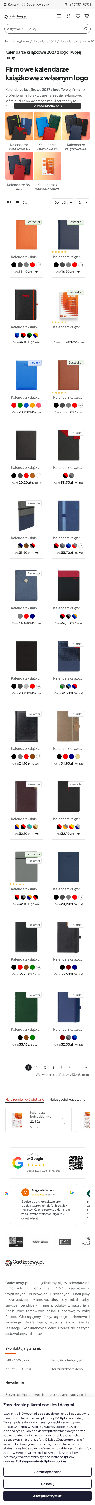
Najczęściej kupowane (67, 1099)
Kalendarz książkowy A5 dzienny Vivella (68, 397)
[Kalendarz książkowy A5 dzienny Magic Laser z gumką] (26, 305)
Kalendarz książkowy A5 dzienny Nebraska (26, 467)
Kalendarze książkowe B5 (47, 146)
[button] (47, 106)
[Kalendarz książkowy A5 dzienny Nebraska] (26, 445)
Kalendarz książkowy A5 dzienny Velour (26, 678)
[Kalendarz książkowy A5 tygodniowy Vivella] (26, 235)
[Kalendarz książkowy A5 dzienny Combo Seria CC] (26, 867)
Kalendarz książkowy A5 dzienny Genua (26, 1029)
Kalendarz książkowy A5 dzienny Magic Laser (68, 608)
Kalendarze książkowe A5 (19, 146)
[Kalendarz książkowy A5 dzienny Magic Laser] (68, 586)
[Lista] (16, 202)
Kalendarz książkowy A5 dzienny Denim (68, 889)
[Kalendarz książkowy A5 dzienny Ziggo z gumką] (26, 515)
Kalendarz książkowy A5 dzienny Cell (68, 748)
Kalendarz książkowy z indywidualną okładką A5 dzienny (68, 327)
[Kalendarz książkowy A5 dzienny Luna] (68, 1007)
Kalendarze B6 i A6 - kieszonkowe (19, 186)
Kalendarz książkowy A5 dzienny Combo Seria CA (26, 819)
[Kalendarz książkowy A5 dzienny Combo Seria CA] (26, 796)
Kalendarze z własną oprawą (47, 186)
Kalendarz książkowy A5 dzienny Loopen (68, 538)
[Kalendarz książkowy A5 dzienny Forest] (68, 937)
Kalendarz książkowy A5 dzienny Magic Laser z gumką (26, 327)
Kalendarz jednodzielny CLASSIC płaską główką (42, 1114)
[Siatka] (8, 202)
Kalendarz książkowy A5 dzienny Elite (26, 959)
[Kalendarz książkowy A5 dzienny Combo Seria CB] (68, 796)
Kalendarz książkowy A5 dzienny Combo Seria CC (26, 889)
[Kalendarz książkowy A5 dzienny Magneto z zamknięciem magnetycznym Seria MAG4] (68, 445)
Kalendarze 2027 (44, 41)
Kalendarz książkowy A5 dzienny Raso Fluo (26, 397)
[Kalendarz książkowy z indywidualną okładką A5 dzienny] (68, 305)
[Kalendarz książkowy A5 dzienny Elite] (26, 937)
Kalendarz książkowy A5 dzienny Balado (26, 748)
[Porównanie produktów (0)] (24, 202)
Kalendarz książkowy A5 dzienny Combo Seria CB (68, 819)
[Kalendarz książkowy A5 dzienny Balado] (26, 726)
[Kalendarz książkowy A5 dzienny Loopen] (68, 515)
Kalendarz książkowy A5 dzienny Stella (68, 678)
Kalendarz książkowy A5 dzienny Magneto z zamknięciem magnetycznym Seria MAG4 (68, 467)
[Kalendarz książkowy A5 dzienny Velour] (26, 656)
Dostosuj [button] (47, 1484)
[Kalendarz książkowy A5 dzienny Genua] (26, 1007)
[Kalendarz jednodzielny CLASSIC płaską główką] (17, 1120)
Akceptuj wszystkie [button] (47, 1496)
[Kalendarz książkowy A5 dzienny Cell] (68, 726)
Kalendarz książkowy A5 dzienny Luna (68, 1029)
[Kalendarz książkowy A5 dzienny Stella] (68, 656)
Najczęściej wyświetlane (24, 1099)
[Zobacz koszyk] (87, 16)
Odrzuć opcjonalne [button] (47, 1472)
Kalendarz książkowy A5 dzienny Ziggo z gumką (26, 538)
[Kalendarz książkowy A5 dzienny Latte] (26, 586)
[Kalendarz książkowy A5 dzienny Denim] (68, 867)
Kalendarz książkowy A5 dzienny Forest (68, 959)
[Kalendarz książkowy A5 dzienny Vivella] (68, 375)
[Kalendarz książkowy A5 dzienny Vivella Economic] (68, 235)
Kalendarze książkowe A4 (76, 146)
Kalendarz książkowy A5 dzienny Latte (26, 608)
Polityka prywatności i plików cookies (41, 1461)
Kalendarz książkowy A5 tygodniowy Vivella (26, 257)
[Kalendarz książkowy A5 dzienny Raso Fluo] (26, 375)
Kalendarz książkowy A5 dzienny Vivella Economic (68, 257)
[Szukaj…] (86, 28)
